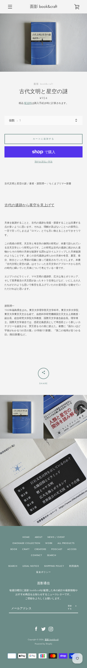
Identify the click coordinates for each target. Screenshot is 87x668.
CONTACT (36, 555)
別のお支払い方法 (43, 161)
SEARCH (51, 555)
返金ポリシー (43, 572)
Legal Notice (31, 566)
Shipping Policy (54, 566)
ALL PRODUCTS (66, 543)
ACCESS (72, 549)
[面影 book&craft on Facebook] (36, 628)
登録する (70, 607)
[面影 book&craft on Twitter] (43, 628)
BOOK (13, 549)
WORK (48, 543)
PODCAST (56, 549)
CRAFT (25, 549)
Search (12, 566)
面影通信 (43, 583)
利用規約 (74, 566)
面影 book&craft (43, 6)
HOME (26, 537)
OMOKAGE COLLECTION (26, 543)
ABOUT (38, 537)
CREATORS (40, 549)
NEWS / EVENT (56, 537)
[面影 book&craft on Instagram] (51, 628)
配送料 (28, 103)
